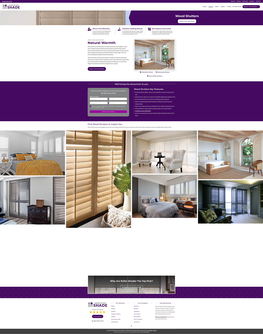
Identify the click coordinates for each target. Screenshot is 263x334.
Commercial (245, 1)
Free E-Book (137, 316)
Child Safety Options (147, 72)
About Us (233, 1)
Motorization (114, 322)
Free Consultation (97, 316)
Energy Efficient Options (155, 76)
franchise (147, 332)
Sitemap (155, 330)
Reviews (239, 1)
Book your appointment (160, 317)
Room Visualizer (138, 319)
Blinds (113, 306)
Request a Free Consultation (96, 68)
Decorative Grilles (115, 319)
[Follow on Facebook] (131, 326)
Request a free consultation (187, 21)
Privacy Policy (137, 330)
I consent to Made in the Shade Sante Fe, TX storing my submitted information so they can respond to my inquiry (108, 107)
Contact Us (258, 1)
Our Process (137, 314)
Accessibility (149, 330)
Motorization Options (163, 72)
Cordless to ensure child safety (143, 111)
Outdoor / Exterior (116, 314)
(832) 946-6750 (109, 93)
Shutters (113, 311)
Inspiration (251, 1)
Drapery (113, 316)
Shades (113, 308)
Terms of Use (143, 330)
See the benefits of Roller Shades (131, 287)
